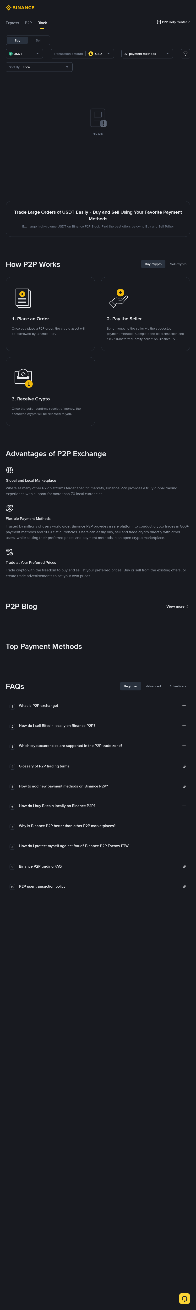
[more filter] (185, 53)
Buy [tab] (17, 40)
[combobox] (24, 53)
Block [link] (42, 22)
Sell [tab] (38, 40)
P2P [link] (28, 22)
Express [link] (12, 22)
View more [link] (175, 606)
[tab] (12, 23)
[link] (102, 766)
